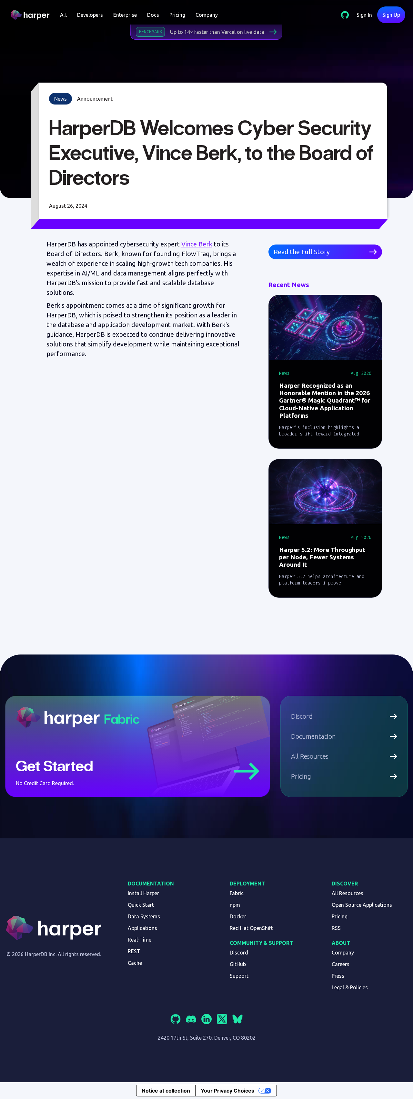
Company (207, 15)
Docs (153, 15)
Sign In (364, 15)
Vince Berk (196, 244)
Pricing (177, 15)
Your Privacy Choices (227, 1090)
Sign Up (391, 15)
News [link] (60, 99)
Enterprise (125, 15)
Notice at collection (166, 1090)
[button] (63, 15)
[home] (32, 15)
